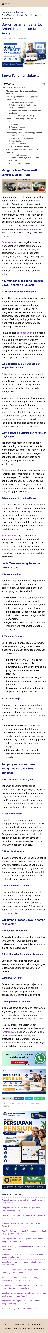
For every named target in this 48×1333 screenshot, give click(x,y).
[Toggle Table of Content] (41, 84)
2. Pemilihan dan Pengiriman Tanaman (24, 158)
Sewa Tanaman (17, 12)
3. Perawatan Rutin (16, 161)
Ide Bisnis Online (37, 1324)
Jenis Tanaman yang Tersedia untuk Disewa (21, 120)
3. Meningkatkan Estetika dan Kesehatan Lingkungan (25, 111)
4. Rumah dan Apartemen (19, 146)
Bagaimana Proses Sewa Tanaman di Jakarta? (22, 150)
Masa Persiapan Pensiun (20, 1324)
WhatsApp (40, 1098)
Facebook (20, 1098)
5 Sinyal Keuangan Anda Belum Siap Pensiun (20, 1308)
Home (4, 12)
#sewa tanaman (16, 1104)
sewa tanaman (30, 229)
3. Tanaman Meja (15, 130)
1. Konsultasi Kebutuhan (18, 155)
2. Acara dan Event (16, 141)
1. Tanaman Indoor (16, 124)
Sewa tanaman (9, 242)
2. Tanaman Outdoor (17, 127)
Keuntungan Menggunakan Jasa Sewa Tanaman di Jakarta (22, 98)
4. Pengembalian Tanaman (19, 163)
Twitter (30, 1098)
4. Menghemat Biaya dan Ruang (21, 116)
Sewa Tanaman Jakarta (14, 87)
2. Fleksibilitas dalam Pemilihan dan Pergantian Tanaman (23, 106)
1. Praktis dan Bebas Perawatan (21, 102)
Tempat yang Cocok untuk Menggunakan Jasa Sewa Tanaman (24, 134)
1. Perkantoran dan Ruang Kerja (21, 138)
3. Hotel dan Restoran (17, 144)
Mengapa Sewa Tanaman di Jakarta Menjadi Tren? (21, 92)
